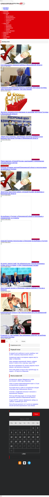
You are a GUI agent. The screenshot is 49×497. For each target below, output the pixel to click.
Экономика (6, 13)
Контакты (6, 7)
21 (29, 441)
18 (16, 441)
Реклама (5, 9)
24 (11, 446)
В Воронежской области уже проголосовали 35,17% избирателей (23, 312)
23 (38, 441)
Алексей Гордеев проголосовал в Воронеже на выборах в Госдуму (24, 241)
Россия (5, 38)
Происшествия (7, 32)
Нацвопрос (9, 26)
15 (33, 437)
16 (38, 437)
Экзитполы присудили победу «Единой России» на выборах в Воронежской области (22, 192)
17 (11, 441)
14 (29, 437)
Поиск (12, 411)
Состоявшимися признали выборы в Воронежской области (21, 65)
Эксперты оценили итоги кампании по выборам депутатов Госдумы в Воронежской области (24, 113)
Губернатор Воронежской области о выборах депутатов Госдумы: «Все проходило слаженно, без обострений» (24, 88)
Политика (5, 11)
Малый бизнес (9, 16)
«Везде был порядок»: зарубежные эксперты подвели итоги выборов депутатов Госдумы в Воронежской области (22, 137)
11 (16, 437)
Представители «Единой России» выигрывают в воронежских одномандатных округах (22, 162)
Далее (23, 341)
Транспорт (8, 20)
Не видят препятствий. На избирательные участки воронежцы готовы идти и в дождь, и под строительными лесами (23, 264)
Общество (6, 23)
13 (24, 437)
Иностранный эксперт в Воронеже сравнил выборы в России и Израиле (23, 289)
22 (33, 441)
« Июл (24, 453)
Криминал (5, 33)
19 (20, 441)
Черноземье (6, 36)
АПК (7, 14)
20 (24, 441)
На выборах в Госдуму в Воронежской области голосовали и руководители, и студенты (22, 217)
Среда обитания (10, 30)
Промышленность (10, 17)
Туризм (8, 22)
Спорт (4, 35)
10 (11, 437)
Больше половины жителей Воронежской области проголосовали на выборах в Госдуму (24, 168)
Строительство (10, 19)
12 (20, 437)
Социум (8, 29)
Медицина (8, 25)
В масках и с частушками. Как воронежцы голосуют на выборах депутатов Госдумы (23, 336)
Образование (9, 28)
